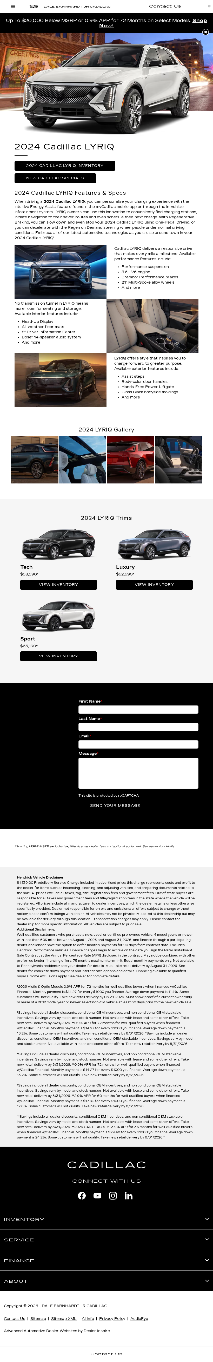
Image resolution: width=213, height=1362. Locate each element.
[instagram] (112, 1195)
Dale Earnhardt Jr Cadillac (74, 1306)
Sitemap (38, 1319)
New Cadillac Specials (55, 178)
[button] (205, 32)
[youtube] (97, 1195)
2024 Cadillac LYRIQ (64, 201)
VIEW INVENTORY (58, 584)
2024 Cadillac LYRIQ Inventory (65, 165)
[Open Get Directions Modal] (209, 6)
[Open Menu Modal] (13, 6)
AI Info (88, 1319)
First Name (90, 701)
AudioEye (139, 1319)
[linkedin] (128, 1195)
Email (84, 736)
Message (88, 753)
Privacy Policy (112, 1319)
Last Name (90, 719)
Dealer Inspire (97, 1331)
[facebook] (81, 1195)
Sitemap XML (64, 1319)
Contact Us (14, 1319)
